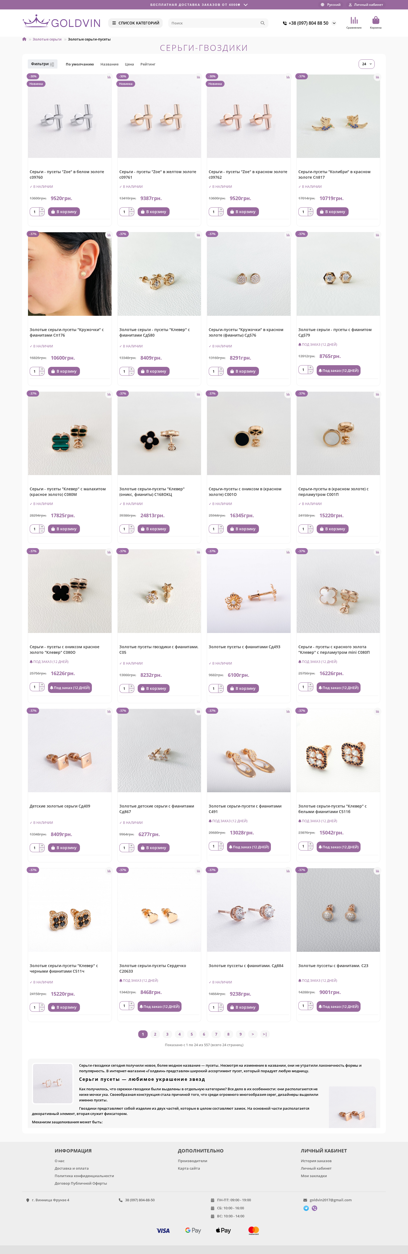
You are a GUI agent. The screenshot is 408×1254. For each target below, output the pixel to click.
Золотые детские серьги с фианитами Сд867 (156, 808)
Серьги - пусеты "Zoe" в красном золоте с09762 (248, 174)
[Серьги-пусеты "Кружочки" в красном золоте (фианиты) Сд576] (249, 274)
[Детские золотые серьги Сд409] (70, 751)
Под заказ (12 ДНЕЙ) (340, 370)
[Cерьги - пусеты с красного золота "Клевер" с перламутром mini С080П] (338, 591)
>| (265, 1034)
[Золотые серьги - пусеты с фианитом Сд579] (338, 274)
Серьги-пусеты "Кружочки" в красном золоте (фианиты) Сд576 (246, 332)
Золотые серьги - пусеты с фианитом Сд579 (335, 332)
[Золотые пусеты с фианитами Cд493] (249, 591)
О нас (59, 1160)
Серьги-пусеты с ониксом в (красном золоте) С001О (245, 491)
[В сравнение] (109, 77)
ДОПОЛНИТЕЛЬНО (201, 1150)
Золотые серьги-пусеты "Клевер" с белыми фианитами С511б (332, 808)
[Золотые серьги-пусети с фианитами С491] (249, 751)
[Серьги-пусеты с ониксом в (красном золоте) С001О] (249, 433)
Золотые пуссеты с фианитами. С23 (333, 965)
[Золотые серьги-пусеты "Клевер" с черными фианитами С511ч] (70, 910)
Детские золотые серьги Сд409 (60, 806)
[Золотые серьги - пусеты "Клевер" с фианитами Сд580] (159, 274)
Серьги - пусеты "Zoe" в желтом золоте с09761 (157, 174)
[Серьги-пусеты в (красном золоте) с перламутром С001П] (338, 433)
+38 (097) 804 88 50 (308, 23)
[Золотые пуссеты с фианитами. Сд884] (249, 910)
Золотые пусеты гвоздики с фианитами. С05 (158, 649)
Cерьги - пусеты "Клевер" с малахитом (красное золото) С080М (68, 491)
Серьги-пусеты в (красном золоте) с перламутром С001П (333, 491)
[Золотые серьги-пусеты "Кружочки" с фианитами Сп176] (70, 274)
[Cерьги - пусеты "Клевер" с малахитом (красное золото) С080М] (70, 433)
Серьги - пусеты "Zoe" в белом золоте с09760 (67, 174)
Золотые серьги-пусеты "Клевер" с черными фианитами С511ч (64, 968)
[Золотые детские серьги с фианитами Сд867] (159, 751)
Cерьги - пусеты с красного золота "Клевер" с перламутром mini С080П (334, 649)
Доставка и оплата (72, 1168)
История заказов (316, 1160)
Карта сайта (189, 1168)
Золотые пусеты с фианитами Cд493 (244, 646)
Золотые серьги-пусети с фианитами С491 (245, 808)
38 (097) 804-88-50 (140, 1199)
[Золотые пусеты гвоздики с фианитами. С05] (159, 591)
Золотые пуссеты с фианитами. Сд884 (246, 965)
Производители (192, 1160)
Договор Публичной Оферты (81, 1183)
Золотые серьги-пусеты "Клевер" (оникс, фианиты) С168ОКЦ (152, 491)
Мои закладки (314, 1175)
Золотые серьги (47, 39)
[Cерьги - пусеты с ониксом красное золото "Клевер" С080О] (70, 591)
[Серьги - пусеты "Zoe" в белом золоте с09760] (70, 116)
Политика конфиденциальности (84, 1175)
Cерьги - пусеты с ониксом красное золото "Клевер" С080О (64, 649)
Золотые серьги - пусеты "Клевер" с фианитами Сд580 (154, 332)
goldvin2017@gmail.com (331, 1199)
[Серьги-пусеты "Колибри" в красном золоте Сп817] (338, 116)
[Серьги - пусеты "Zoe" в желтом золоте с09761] (159, 116)
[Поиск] (262, 23)
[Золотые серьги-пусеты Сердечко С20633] (159, 910)
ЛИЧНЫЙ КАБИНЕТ (324, 1150)
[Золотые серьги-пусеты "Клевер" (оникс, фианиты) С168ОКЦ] (159, 433)
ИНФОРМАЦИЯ (73, 1150)
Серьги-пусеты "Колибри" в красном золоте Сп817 (334, 174)
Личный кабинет (316, 1168)
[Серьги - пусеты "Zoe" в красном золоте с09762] (249, 116)
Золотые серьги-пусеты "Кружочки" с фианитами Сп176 (67, 332)
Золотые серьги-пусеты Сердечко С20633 (152, 968)
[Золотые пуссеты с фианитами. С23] (338, 910)
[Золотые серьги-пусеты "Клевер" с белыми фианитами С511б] (338, 751)
